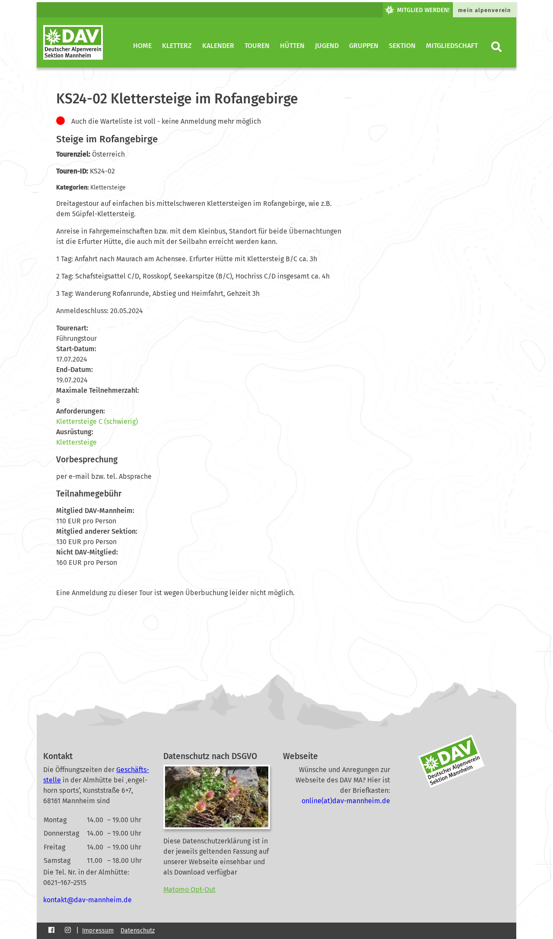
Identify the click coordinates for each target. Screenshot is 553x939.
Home (142, 46)
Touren (257, 46)
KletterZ (177, 46)
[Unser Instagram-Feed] (68, 930)
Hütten (292, 46)
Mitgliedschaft (452, 46)
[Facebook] (51, 930)
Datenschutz (138, 930)
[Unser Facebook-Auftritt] (51, 930)
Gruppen (363, 46)
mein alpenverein (484, 10)
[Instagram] (68, 930)
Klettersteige (76, 442)
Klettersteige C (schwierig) (97, 421)
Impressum (98, 930)
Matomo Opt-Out (189, 889)
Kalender (218, 46)
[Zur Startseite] (73, 42)
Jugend (327, 46)
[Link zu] (377, 9)
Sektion (402, 46)
